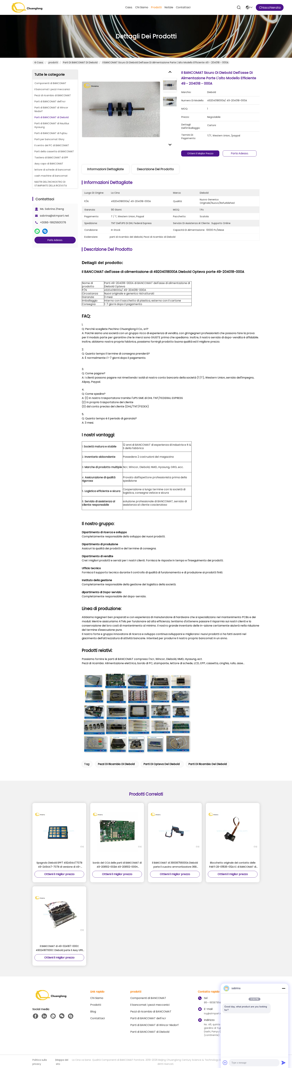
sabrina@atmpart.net (54, 216)
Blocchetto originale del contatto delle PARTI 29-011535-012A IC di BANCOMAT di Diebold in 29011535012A (232, 865)
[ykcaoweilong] (71, 1016)
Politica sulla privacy (39, 1062)
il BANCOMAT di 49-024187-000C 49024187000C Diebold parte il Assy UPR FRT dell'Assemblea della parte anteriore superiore (59, 948)
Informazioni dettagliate (105, 169)
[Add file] (225, 1062)
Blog (93, 1011)
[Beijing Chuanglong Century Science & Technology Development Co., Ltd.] (27, 7)
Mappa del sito (62, 1062)
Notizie (168, 7)
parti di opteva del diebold (161, 764)
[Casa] (51, 999)
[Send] (283, 1062)
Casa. (128, 7)
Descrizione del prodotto (155, 169)
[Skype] (45, 231)
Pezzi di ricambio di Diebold (116, 764)
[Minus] (284, 988)
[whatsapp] (37, 231)
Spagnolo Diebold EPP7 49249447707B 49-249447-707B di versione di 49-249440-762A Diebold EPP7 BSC (59, 865)
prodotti (156, 7)
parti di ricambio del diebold (207, 764)
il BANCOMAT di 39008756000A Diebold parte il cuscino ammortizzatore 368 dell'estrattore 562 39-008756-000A (175, 865)
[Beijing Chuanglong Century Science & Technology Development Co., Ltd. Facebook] (35, 1016)
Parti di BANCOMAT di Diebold (80, 62)
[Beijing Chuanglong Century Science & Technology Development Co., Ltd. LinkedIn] (44, 1016)
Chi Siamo (141, 7)
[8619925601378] (53, 1016)
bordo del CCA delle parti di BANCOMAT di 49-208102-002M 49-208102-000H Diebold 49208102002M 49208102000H (117, 865)
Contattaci (183, 7)
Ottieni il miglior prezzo (200, 153)
